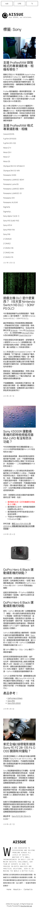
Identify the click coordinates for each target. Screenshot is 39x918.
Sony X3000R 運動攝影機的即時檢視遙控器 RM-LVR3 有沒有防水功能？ (18, 437)
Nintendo (14, 330)
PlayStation (29, 330)
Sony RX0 (11, 701)
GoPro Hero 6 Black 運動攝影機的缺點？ (18, 571)
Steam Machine (25, 335)
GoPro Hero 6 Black (15, 698)
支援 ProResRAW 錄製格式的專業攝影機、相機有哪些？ (18, 66)
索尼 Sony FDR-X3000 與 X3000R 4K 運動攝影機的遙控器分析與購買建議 (18, 526)
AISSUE (16, 14)
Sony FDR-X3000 (14, 703)
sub (6, 3)
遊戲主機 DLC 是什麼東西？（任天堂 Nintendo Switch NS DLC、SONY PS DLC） (19, 303)
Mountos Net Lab (26, 906)
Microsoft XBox (28, 333)
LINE (19, 3)
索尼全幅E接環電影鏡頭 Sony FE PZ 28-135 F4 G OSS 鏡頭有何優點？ (19, 748)
